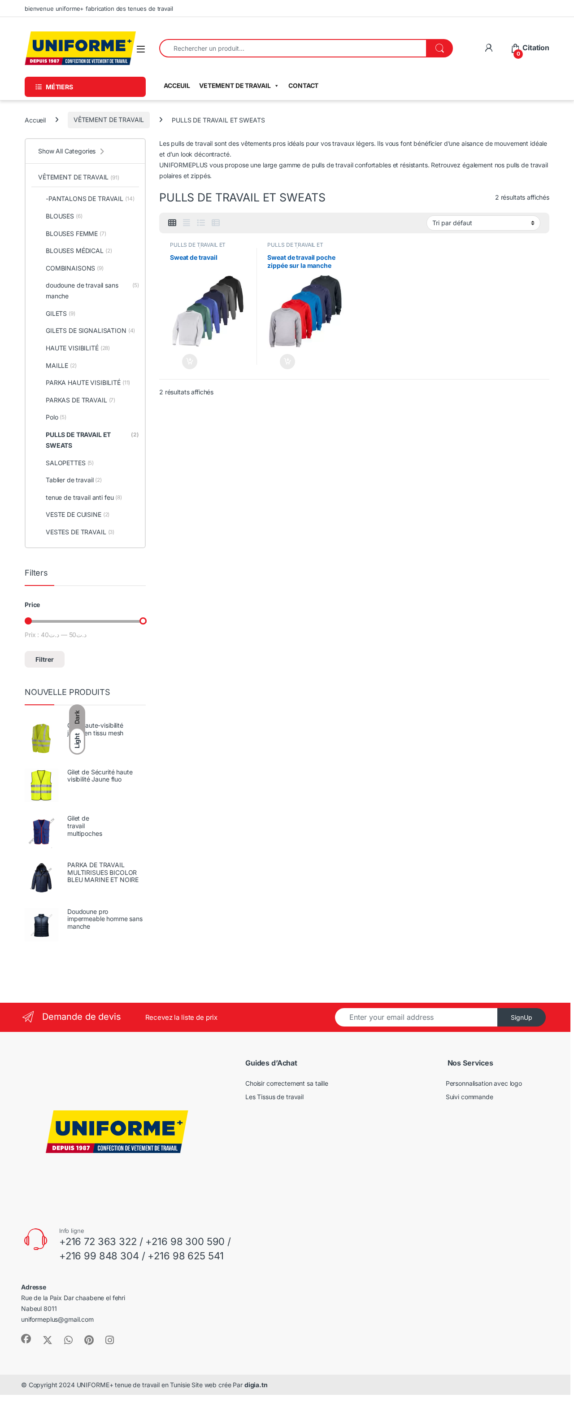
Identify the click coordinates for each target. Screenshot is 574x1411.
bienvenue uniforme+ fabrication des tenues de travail (99, 8)
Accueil (35, 119)
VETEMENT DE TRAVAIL (234, 85)
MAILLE (61, 365)
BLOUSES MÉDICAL (79, 250)
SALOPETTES (70, 463)
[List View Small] (216, 223)
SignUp (521, 1017)
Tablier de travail (74, 480)
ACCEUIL (177, 85)
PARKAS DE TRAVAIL (80, 400)
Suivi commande (469, 1097)
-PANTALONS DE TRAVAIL (90, 198)
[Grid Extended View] (186, 223)
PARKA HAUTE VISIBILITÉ (88, 382)
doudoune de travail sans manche (92, 290)
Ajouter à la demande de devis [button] (183, 361)
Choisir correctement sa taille (286, 1083)
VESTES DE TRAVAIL (80, 532)
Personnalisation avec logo (484, 1083)
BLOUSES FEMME (76, 233)
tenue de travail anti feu (84, 497)
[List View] (201, 223)
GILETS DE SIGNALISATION (90, 330)
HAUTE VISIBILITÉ (78, 348)
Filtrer (44, 659)
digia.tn (256, 1385)
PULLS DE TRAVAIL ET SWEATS (92, 440)
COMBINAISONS (75, 268)
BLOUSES (64, 216)
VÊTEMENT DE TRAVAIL (109, 119)
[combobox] (292, 48)
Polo (56, 417)
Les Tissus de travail (274, 1097)
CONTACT (303, 85)
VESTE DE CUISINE (77, 514)
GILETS (60, 313)
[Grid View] (172, 223)
